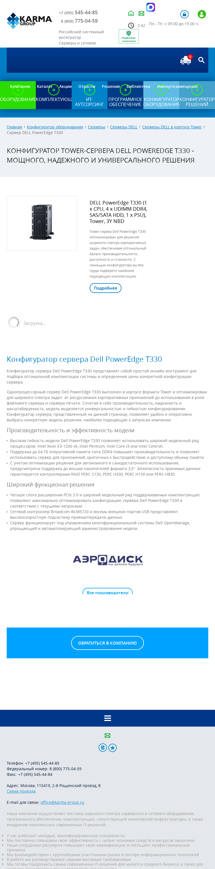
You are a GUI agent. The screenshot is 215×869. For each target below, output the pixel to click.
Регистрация (202, 14)
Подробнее (105, 288)
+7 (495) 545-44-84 (35, 774)
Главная (14, 127)
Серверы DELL (123, 127)
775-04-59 (79, 20)
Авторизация (184, 14)
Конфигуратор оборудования (55, 127)
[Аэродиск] (107, 560)
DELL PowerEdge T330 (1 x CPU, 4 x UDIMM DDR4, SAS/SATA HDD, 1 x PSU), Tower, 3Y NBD (118, 211)
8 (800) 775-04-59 (65, 768)
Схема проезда (21, 791)
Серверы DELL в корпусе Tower (172, 127)
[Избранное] (112, 747)
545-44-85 (78, 12)
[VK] (103, 747)
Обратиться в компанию (107, 643)
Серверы (96, 127)
